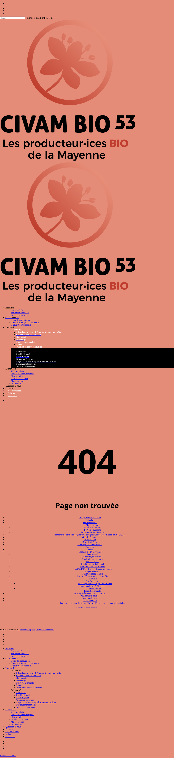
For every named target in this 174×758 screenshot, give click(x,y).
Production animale (92, 591)
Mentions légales (90, 598)
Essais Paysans (92, 561)
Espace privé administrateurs (89, 544)
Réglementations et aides (92, 574)
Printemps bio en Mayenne (92, 532)
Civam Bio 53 (90, 539)
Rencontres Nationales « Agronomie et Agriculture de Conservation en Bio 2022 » (89, 535)
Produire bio (10, 668)
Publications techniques (92, 559)
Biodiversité (92, 554)
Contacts (90, 549)
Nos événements (90, 522)
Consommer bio (90, 600)
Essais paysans (95, 588)
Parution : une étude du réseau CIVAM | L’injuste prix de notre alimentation (92, 603)
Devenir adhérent (89, 542)
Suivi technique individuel (92, 564)
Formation (89, 547)
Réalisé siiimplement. (45, 630)
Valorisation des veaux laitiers (92, 566)
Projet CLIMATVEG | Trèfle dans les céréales (92, 569)
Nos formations (92, 581)
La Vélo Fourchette (92, 530)
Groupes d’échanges (92, 571)
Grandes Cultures (89, 537)
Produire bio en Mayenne (90, 552)
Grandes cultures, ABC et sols (92, 586)
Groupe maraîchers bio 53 (90, 517)
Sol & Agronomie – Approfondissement (95, 583)
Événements (10, 710)
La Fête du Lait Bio (92, 527)
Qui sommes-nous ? (89, 596)
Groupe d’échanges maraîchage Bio (92, 576)
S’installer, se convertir (92, 557)
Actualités (90, 520)
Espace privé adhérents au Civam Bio (90, 593)
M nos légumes (92, 525)
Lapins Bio (92, 579)
